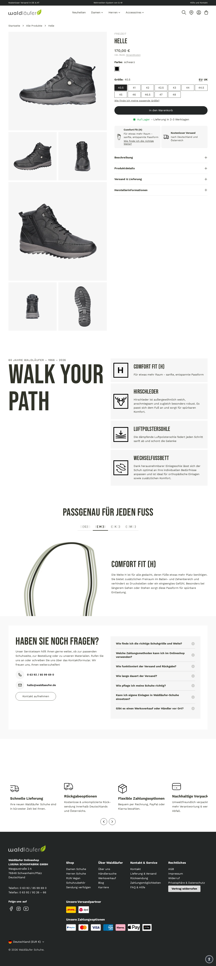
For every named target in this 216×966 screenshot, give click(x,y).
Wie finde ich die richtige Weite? (139, 142)
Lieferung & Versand (143, 873)
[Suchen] (184, 12)
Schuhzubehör (75, 882)
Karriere (103, 887)
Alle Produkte (34, 25)
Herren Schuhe (76, 873)
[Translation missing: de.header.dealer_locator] (191, 12)
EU (200, 79)
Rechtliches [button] (177, 862)
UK (206, 79)
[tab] (85, 527)
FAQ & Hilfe (137, 887)
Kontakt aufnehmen (35, 696)
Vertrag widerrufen (184, 888)
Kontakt (135, 869)
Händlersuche (107, 873)
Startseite (14, 25)
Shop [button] (70, 862)
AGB (171, 869)
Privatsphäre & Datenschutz (186, 882)
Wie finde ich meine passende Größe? (137, 100)
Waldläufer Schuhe (31, 949)
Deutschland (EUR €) (27, 941)
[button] (209, 959)
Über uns (104, 869)
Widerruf (174, 878)
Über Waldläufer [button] (110, 862)
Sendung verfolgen (78, 887)
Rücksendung (139, 878)
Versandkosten (133, 55)
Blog (101, 882)
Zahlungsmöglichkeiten (145, 882)
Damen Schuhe (76, 869)
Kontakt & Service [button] (143, 862)
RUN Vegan (73, 878)
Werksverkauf (107, 878)
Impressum (175, 873)
